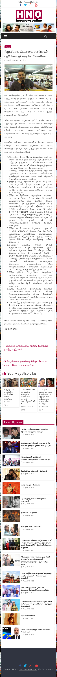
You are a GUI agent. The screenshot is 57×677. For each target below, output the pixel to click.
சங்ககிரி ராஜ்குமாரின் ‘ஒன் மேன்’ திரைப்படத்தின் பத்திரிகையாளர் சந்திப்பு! (35, 588)
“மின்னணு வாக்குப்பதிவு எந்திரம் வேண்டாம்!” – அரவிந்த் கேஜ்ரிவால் (27, 347)
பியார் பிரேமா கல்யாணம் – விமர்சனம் (34, 471)
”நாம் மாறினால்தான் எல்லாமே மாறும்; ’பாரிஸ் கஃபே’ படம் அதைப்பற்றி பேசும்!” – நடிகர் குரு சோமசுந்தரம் (36, 603)
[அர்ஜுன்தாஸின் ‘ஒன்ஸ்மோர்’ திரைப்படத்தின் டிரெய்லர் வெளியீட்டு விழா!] (11, 456)
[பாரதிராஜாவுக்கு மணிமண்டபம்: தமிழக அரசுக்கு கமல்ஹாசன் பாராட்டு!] (11, 428)
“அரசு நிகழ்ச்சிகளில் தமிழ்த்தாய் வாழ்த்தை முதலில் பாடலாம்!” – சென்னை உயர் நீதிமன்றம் (36, 575)
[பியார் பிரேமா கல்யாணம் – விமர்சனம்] (11, 470)
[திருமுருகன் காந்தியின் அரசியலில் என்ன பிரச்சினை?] (11, 379)
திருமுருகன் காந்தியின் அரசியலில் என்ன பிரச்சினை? (9, 394)
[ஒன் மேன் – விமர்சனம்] (11, 511)
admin (24, 60)
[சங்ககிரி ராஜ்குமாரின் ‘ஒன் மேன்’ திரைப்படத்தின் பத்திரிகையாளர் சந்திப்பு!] (11, 586)
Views (8, 47)
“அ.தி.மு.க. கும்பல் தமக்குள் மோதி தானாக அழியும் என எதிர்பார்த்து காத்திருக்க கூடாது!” (45, 396)
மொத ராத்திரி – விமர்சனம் (30, 485)
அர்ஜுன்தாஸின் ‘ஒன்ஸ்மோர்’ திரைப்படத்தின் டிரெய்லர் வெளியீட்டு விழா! (36, 458)
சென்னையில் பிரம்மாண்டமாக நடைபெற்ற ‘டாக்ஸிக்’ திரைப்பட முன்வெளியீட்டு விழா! (36, 444)
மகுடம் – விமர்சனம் (28, 615)
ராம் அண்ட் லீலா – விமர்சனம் (31, 526)
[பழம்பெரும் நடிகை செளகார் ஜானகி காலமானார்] (11, 497)
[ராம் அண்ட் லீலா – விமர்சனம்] (11, 525)
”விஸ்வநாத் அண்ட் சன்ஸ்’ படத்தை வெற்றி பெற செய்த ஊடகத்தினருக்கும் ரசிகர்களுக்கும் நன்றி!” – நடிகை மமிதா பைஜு (35, 560)
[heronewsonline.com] (28, 10)
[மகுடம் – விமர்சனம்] (11, 614)
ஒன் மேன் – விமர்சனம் (29, 512)
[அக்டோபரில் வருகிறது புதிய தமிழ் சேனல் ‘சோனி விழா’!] (11, 628)
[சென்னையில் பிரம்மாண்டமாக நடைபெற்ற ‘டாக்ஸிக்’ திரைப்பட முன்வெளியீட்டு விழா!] (11, 442)
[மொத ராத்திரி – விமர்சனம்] (11, 483)
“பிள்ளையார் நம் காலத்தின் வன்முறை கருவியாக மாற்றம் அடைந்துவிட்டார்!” (28, 396)
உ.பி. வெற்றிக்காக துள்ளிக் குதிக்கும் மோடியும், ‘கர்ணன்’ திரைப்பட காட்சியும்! (25, 363)
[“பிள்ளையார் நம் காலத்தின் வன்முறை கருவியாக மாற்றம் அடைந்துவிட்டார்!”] (28, 379)
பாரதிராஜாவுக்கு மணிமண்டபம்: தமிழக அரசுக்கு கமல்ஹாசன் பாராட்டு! (34, 430)
